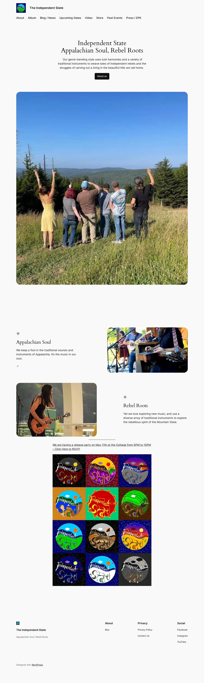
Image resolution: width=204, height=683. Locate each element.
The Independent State (46, 8)
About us (102, 76)
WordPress (37, 664)
